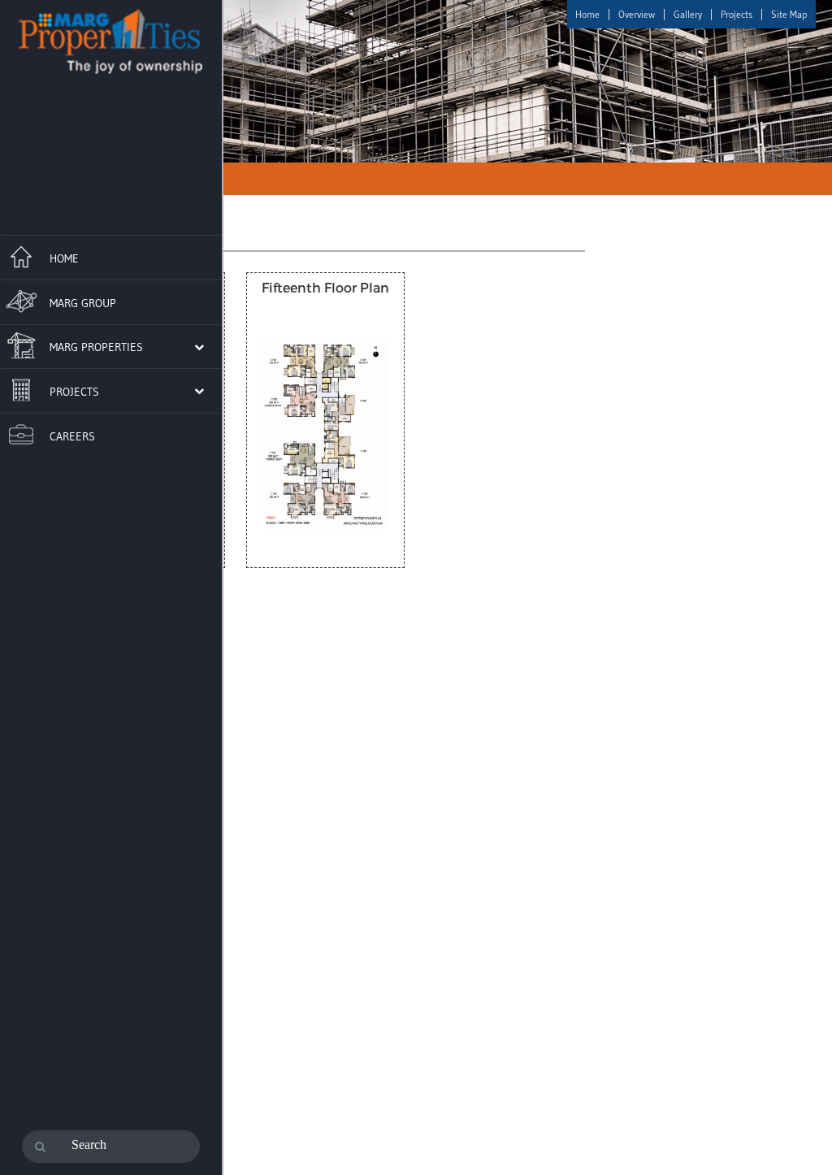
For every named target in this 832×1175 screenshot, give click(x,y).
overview (636, 14)
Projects (736, 14)
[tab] (111, 255)
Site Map (789, 14)
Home (587, 14)
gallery (688, 14)
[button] (102, 346)
